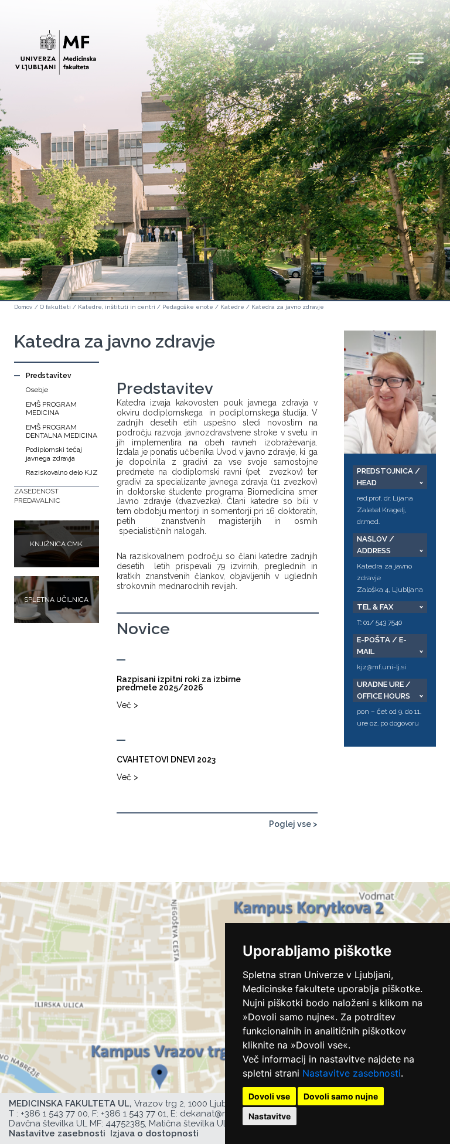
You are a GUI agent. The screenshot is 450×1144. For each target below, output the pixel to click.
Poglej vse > (293, 824)
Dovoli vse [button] (269, 1096)
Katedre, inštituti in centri (116, 307)
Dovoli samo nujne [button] (341, 1096)
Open (416, 57)
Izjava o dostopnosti (154, 1133)
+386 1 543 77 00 (54, 1113)
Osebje (37, 390)
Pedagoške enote (187, 307)
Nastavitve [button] (269, 1116)
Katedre (232, 307)
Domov (23, 307)
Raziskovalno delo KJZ (62, 472)
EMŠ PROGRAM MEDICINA (51, 408)
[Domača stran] (56, 47)
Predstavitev (48, 376)
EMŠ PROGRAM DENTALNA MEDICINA (61, 431)
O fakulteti (55, 307)
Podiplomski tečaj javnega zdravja (54, 453)
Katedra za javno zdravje (287, 307)
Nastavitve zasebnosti (351, 1073)
